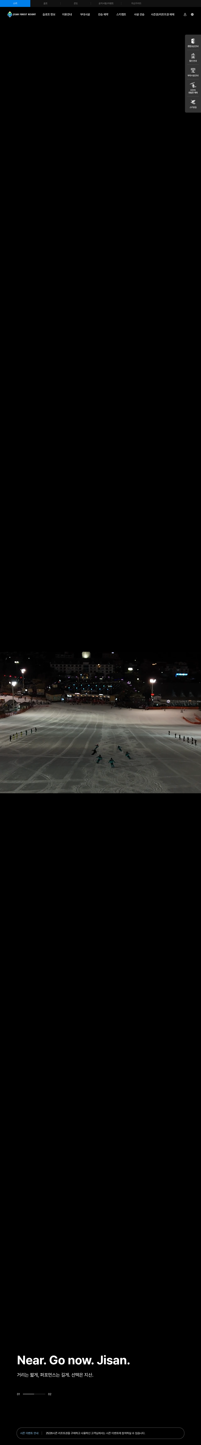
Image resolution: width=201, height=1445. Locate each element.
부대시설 (85, 14)
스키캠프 (121, 14)
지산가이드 (136, 3)
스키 (15, 3)
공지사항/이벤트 (106, 3)
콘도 (76, 3)
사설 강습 (139, 14)
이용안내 (67, 14)
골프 (45, 3)
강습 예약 (103, 14)
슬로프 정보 (49, 14)
